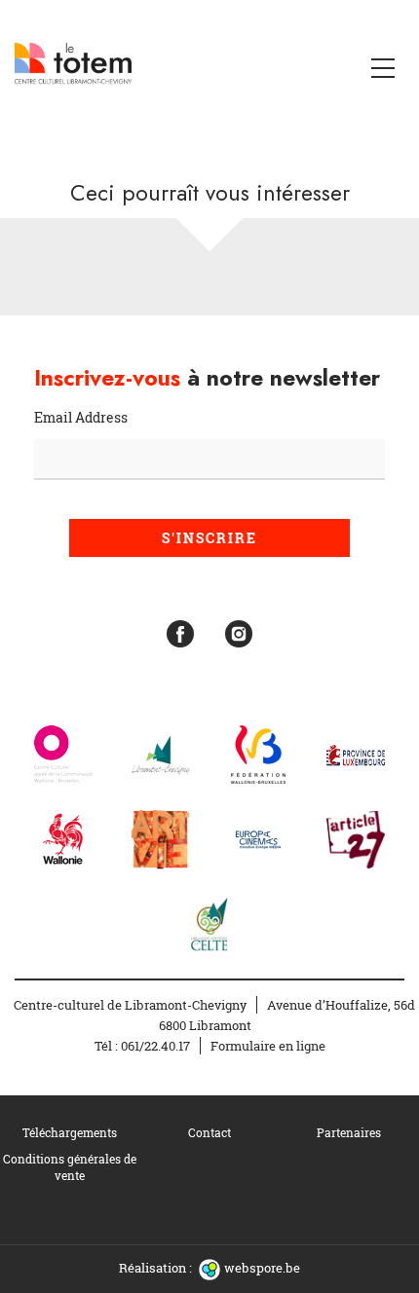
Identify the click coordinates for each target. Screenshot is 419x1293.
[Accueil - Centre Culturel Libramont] (73, 63)
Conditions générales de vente (69, 1167)
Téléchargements (69, 1132)
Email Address (81, 417)
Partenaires (349, 1132)
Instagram (238, 633)
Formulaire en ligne (267, 1045)
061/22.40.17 (155, 1045)
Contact (209, 1132)
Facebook (180, 633)
